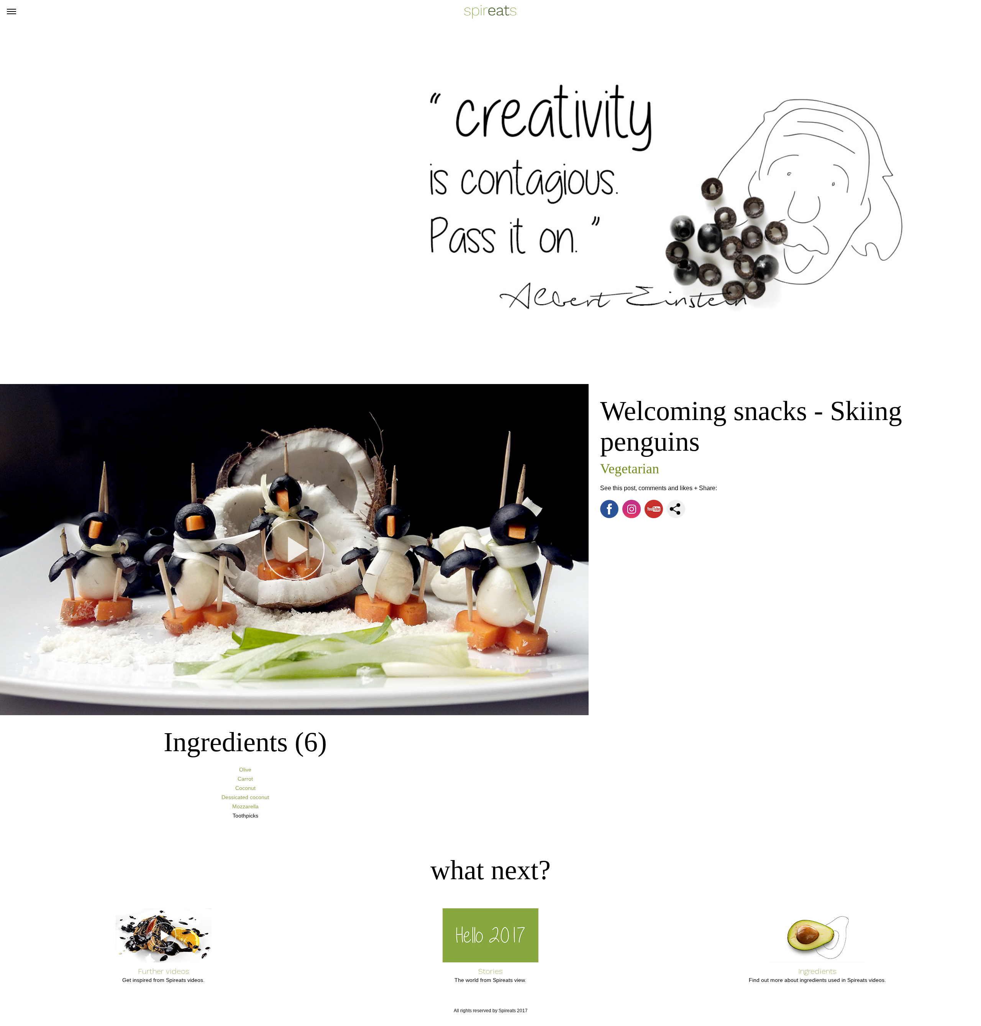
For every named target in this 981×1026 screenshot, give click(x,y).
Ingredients (817, 971)
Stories (490, 971)
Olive (245, 770)
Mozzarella (245, 806)
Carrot (245, 779)
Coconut (245, 788)
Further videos (163, 971)
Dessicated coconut (245, 797)
